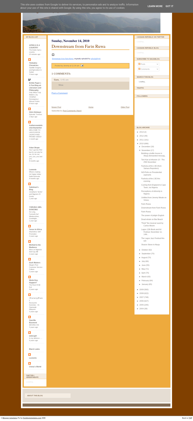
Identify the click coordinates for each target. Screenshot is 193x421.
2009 (141, 290)
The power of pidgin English (152, 215)
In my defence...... (35, 338)
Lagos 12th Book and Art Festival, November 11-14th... (151, 231)
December (146, 147)
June (144, 265)
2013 (141, 132)
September (146, 254)
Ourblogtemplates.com (32, 418)
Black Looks (34, 349)
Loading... (30, 382)
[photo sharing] (53, 55)
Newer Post (56, 107)
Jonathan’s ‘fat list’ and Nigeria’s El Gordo (35, 194)
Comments (145, 69)
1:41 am (64, 79)
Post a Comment (60, 93)
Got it (169, 6)
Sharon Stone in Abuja (150, 245)
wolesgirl (33, 336)
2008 (141, 293)
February (145, 281)
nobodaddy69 (95, 58)
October (145, 250)
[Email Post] (81, 66)
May (144, 269)
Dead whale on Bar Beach (152, 219)
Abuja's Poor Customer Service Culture (35, 267)
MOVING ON (34, 325)
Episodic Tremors (35, 114)
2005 (141, 305)
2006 (141, 301)
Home (91, 107)
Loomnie (32, 170)
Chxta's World (35, 367)
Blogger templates (10, 418)
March (144, 277)
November (146, 150)
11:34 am (75, 66)
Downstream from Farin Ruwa (78, 46)
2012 (141, 136)
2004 (141, 309)
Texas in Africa (35, 229)
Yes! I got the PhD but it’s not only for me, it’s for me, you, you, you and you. (35, 154)
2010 (141, 144)
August (144, 258)
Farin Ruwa (146, 204)
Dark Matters (34, 263)
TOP (190, 418)
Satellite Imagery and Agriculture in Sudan (35, 70)
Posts (142, 64)
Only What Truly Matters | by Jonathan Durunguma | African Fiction (35, 97)
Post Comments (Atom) (72, 111)
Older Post (125, 107)
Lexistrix (33, 358)
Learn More (155, 6)
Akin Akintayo (35, 112)
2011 (141, 140)
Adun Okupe (34, 148)
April (143, 273)
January (145, 284)
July (143, 261)
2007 (141, 297)
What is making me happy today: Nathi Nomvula (35, 174)
